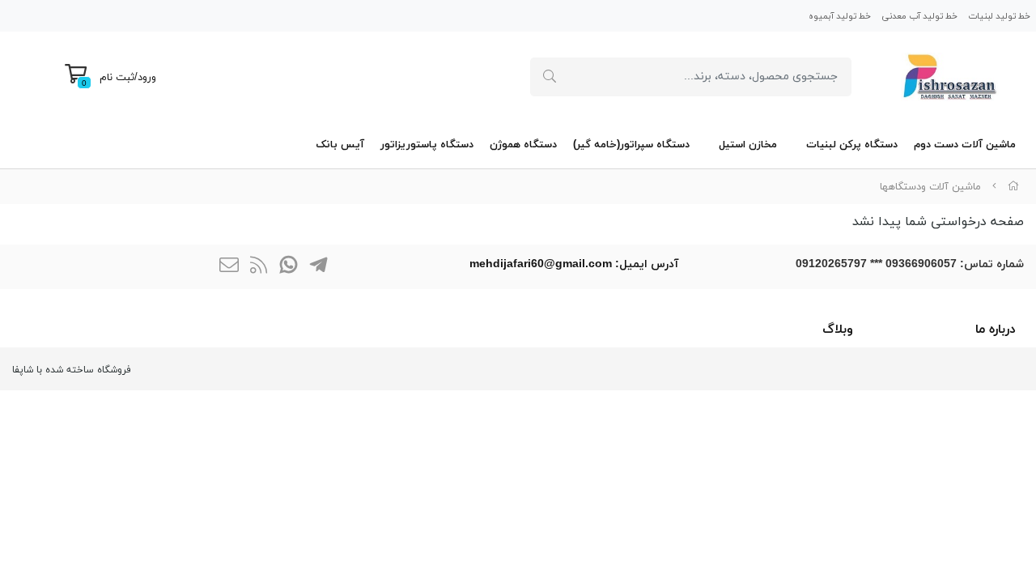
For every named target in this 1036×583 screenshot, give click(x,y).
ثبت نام (117, 77)
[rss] (259, 267)
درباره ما (995, 329)
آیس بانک (340, 145)
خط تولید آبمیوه (840, 16)
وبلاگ (837, 329)
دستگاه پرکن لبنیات (852, 145)
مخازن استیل (748, 145)
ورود (147, 77)
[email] (229, 267)
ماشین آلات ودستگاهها (930, 187)
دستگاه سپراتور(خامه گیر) (631, 145)
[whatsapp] (289, 267)
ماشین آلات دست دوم (965, 145)
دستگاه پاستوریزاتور (426, 145)
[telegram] (319, 267)
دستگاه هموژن (523, 145)
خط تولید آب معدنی (919, 16)
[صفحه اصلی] (1013, 187)
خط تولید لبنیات (999, 16)
